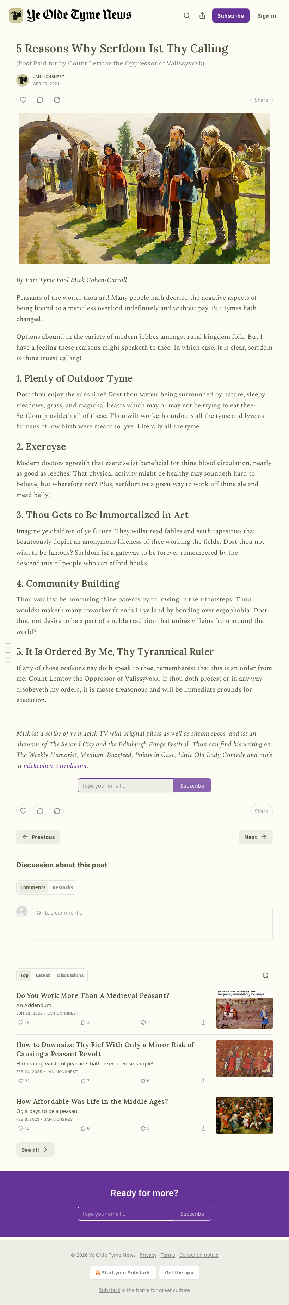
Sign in (267, 15)
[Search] (187, 15)
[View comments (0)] (40, 100)
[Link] (6, 378)
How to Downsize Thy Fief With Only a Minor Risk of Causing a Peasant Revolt (105, 1049)
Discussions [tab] (70, 975)
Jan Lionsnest (48, 76)
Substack (109, 1290)
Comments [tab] (32, 887)
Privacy (148, 1255)
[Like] (23, 100)
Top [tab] (24, 975)
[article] (144, 1009)
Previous (43, 836)
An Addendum (33, 1004)
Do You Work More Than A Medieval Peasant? (93, 995)
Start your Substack (126, 1272)
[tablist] (46, 887)
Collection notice (199, 1255)
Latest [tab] (43, 975)
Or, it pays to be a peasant (47, 1110)
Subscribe (231, 15)
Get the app (179, 1272)
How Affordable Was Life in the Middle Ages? (92, 1101)
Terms (168, 1255)
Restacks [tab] (63, 887)
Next (250, 836)
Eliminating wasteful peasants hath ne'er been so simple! (84, 1063)
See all (30, 1149)
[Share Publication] (202, 15)
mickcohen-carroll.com (55, 766)
